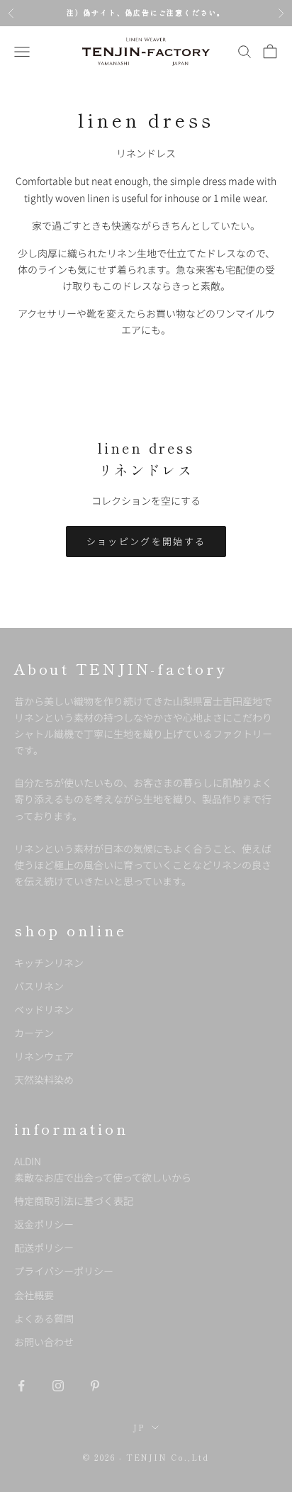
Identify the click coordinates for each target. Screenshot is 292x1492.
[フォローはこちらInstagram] (58, 1386)
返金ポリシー (44, 1224)
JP (139, 1427)
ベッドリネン (44, 1009)
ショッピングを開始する (146, 541)
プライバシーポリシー (63, 1271)
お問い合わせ (44, 1342)
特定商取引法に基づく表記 (73, 1201)
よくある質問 (44, 1318)
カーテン (34, 1033)
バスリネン (39, 986)
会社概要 (34, 1295)
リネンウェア (44, 1056)
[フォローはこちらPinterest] (95, 1386)
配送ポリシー (44, 1247)
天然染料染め (44, 1079)
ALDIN (102, 1169)
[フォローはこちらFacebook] (21, 1386)
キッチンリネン (49, 962)
